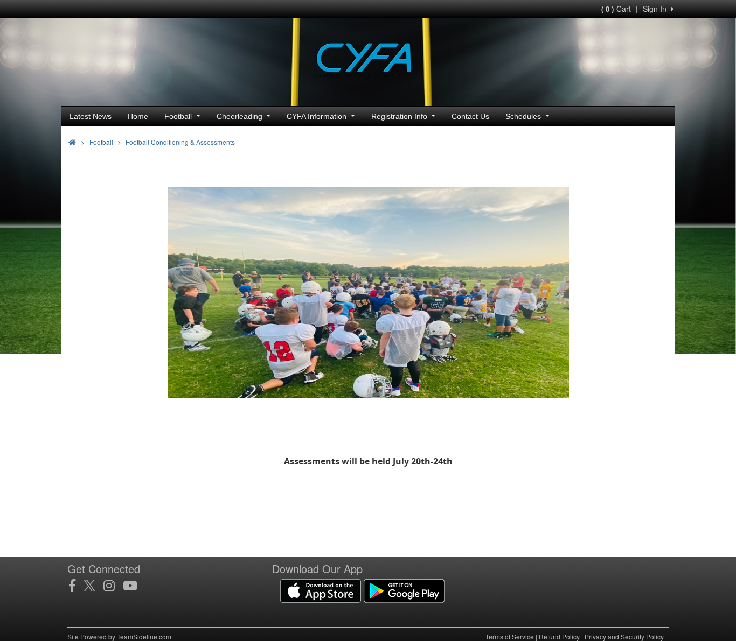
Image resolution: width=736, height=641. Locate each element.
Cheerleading (241, 116)
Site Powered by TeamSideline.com (119, 636)
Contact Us (470, 116)
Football (179, 116)
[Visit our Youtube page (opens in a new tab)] (134, 585)
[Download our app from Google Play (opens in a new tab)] (404, 589)
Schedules (524, 116)
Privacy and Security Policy (624, 636)
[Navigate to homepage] (72, 141)
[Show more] (658, 141)
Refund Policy (559, 636)
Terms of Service (509, 636)
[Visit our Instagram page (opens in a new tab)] (113, 585)
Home (138, 116)
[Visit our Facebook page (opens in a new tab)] (76, 585)
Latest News (91, 116)
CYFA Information (318, 116)
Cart (616, 8)
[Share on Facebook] (623, 141)
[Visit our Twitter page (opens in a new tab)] (93, 585)
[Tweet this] (642, 141)
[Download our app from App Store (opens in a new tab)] (320, 589)
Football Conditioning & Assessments (180, 141)
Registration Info (400, 116)
